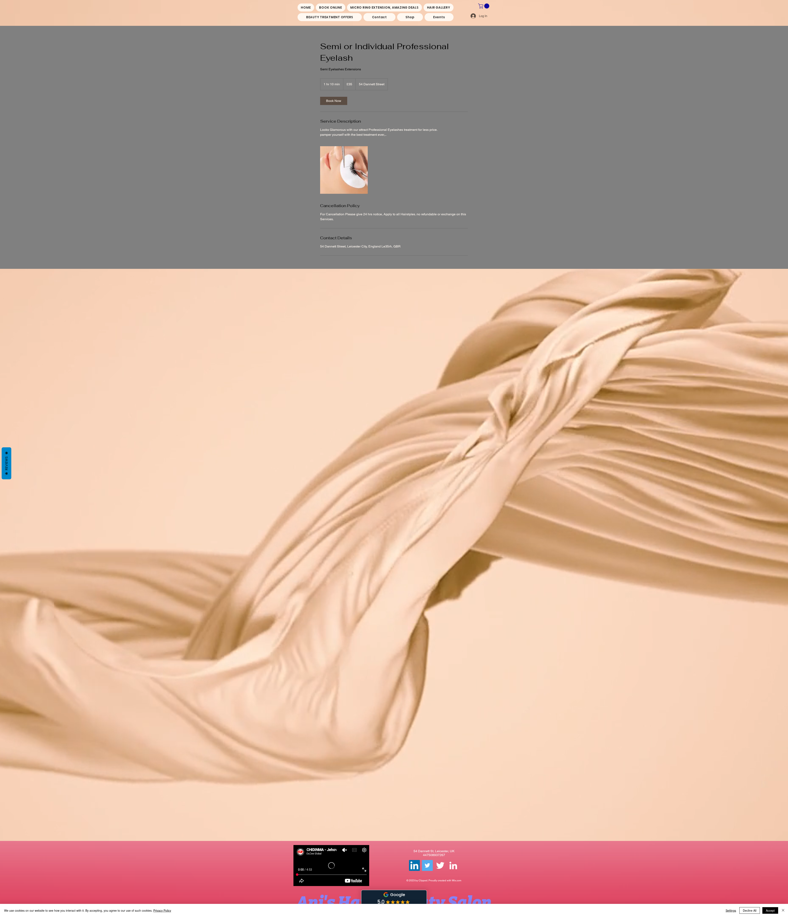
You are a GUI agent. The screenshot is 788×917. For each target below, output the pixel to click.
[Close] (783, 910)
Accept (770, 910)
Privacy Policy (162, 910)
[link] (333, 101)
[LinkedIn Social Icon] (414, 865)
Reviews (6, 463)
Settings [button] (731, 910)
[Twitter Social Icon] (427, 865)
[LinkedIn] (453, 865)
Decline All (749, 910)
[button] (484, 5)
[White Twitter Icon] (440, 865)
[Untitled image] (344, 170)
